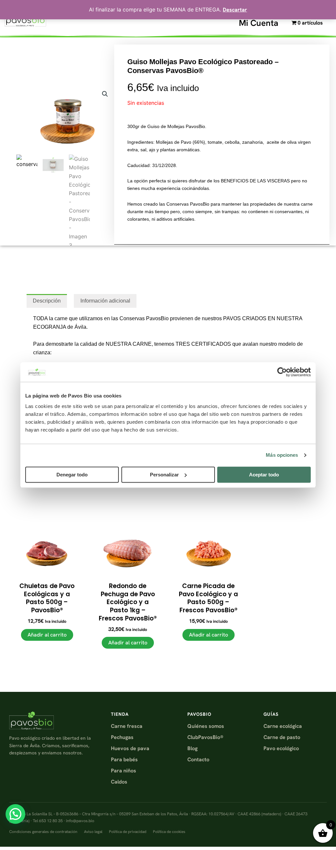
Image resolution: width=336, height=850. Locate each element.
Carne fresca (126, 726)
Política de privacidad (127, 831)
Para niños (123, 770)
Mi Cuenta (258, 22)
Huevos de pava (130, 748)
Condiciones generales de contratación (43, 831)
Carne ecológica (282, 726)
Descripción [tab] (47, 301)
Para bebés (124, 759)
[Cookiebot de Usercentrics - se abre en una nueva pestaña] (282, 372)
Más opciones (282, 455)
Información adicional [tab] (105, 301)
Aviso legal (93, 831)
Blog (192, 748)
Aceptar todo (264, 474)
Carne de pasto (281, 737)
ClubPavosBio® (205, 737)
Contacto (198, 759)
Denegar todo (72, 474)
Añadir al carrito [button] (47, 634)
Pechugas (122, 737)
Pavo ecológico (281, 748)
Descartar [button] (235, 9)
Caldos (119, 781)
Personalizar (164, 474)
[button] (105, 94)
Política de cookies (169, 831)
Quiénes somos (205, 726)
